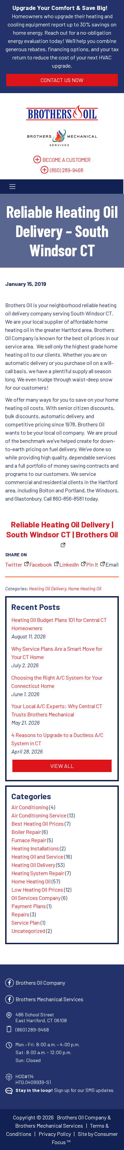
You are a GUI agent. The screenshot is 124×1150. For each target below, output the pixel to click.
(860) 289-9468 (66, 170)
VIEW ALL (62, 765)
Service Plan (25, 922)
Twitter (13, 564)
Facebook (40, 564)
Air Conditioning (29, 807)
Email (111, 564)
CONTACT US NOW (62, 80)
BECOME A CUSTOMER (67, 160)
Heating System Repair (37, 873)
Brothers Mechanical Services (49, 999)
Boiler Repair (26, 831)
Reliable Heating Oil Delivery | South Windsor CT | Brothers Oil (62, 529)
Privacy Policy (55, 1133)
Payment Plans (28, 906)
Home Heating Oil (84, 588)
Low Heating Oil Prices (37, 889)
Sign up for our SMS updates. (65, 1090)
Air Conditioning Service (38, 815)
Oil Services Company (36, 897)
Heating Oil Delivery (47, 588)
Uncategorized (28, 930)
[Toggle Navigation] (61, 186)
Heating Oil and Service (37, 856)
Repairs (20, 914)
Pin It (92, 564)
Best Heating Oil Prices (37, 823)
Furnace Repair (28, 840)
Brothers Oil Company (40, 982)
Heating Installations (35, 848)
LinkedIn (69, 564)
